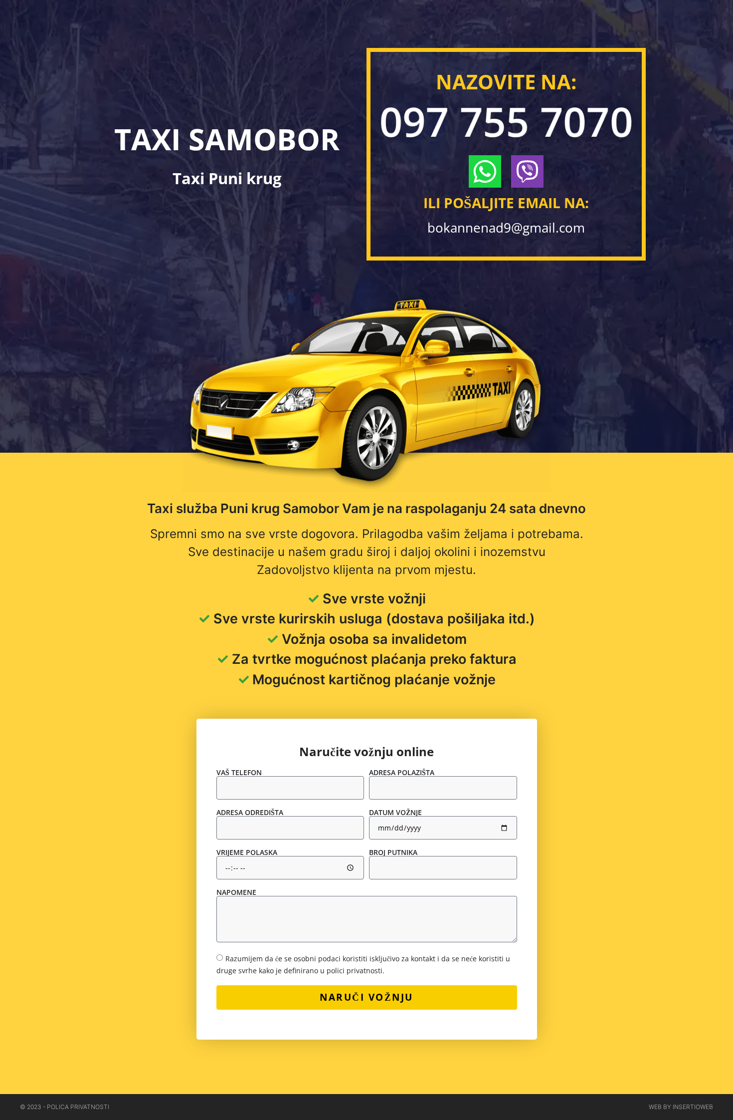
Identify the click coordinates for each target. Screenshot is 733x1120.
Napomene (236, 892)
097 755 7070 (506, 121)
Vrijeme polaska (246, 852)
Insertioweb (693, 1107)
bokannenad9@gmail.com (506, 228)
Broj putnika (393, 852)
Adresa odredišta (249, 812)
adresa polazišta (401, 772)
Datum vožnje (395, 812)
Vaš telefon (239, 772)
